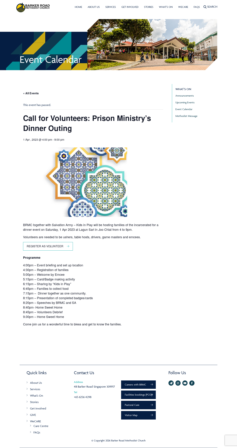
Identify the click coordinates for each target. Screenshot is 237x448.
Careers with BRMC (135, 384)
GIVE (33, 415)
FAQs (197, 7)
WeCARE (183, 7)
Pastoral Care (132, 404)
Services (110, 7)
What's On (166, 7)
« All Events (31, 93)
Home (78, 7)
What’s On (36, 395)
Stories (148, 7)
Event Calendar (183, 109)
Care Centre (40, 426)
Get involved (129, 7)
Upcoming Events (184, 102)
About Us (94, 7)
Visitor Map (131, 415)
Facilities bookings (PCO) (138, 394)
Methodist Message (186, 116)
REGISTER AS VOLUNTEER (45, 246)
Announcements (184, 95)
